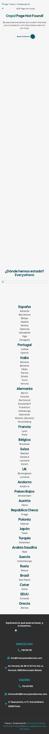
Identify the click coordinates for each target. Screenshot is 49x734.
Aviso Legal (29, 726)
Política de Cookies (35, 723)
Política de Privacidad (12, 726)
